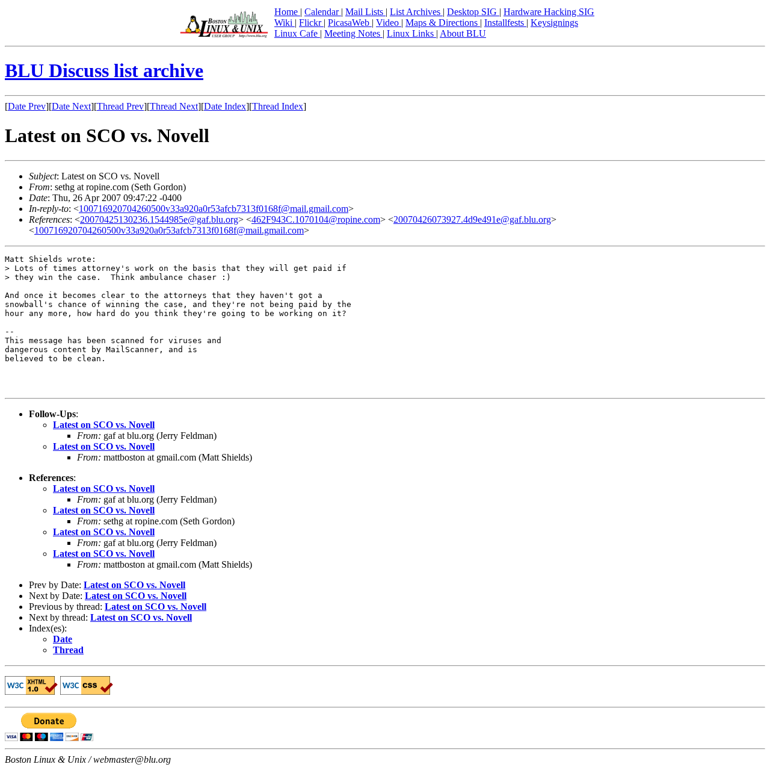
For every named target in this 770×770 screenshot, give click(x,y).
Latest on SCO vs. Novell (104, 425)
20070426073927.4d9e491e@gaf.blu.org (472, 219)
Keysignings (554, 22)
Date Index (225, 106)
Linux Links (411, 33)
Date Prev (27, 106)
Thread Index (277, 106)
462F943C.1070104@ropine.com (315, 219)
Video (388, 22)
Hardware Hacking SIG (549, 12)
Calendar (322, 12)
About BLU (463, 33)
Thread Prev (120, 106)
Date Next (71, 106)
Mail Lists (365, 12)
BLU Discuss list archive (104, 70)
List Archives (416, 12)
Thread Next (174, 106)
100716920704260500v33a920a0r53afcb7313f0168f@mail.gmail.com (213, 208)
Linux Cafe (297, 33)
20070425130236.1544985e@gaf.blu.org (159, 219)
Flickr (311, 22)
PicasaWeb (350, 22)
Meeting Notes (353, 33)
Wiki (284, 22)
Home (287, 12)
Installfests (505, 22)
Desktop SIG (473, 12)
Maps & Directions (442, 22)
